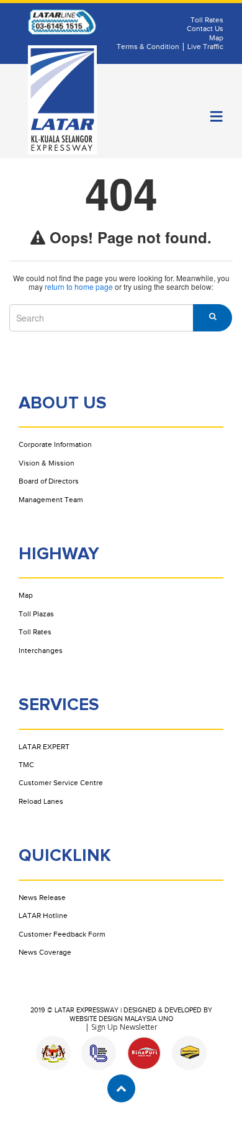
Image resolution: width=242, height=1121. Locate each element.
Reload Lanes (41, 801)
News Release (42, 897)
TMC (26, 764)
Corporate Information (55, 444)
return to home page (79, 286)
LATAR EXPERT (44, 746)
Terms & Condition (148, 46)
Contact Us (205, 28)
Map (216, 38)
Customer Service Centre (61, 782)
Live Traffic (205, 46)
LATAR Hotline (43, 915)
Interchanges (41, 650)
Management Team (51, 499)
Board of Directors (49, 481)
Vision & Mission (46, 463)
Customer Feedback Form (62, 934)
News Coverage (45, 952)
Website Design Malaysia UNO (121, 1019)
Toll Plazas (36, 614)
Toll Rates (206, 20)
